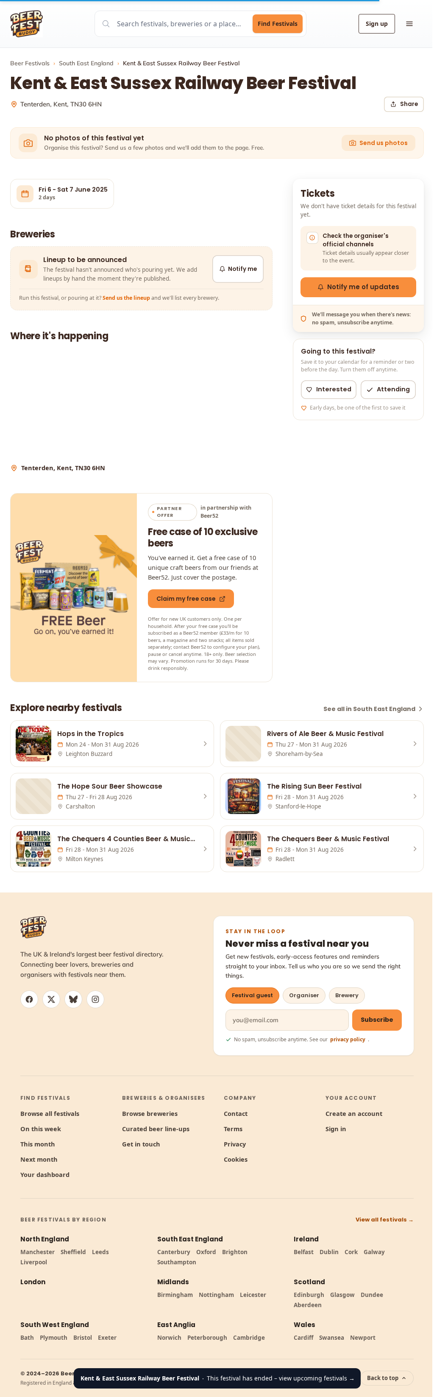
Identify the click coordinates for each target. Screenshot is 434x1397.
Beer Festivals (30, 63)
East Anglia (176, 1324)
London (32, 1281)
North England (44, 1239)
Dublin (329, 1252)
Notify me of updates (363, 286)
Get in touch (141, 1144)
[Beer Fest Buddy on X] (51, 999)
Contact (236, 1113)
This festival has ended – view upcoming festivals (218, 1378)
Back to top (382, 1378)
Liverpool (33, 1262)
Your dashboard (45, 1174)
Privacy (235, 1144)
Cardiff (303, 1337)
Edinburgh (309, 1295)
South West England (54, 1324)
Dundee (372, 1295)
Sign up (377, 24)
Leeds (100, 1252)
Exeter (107, 1337)
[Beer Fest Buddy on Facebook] (29, 999)
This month (37, 1144)
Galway (374, 1252)
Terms (233, 1128)
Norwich (169, 1337)
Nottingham (216, 1295)
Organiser (304, 995)
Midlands (173, 1281)
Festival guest (252, 995)
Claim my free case (186, 598)
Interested (333, 389)
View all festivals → (385, 1220)
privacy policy (347, 1039)
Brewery (347, 995)
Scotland (309, 1281)
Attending (393, 389)
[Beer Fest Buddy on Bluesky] (73, 999)
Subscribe (377, 1019)
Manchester (37, 1252)
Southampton (176, 1262)
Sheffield (73, 1252)
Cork (351, 1252)
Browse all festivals (49, 1113)
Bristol (82, 1337)
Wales (304, 1324)
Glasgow (342, 1295)
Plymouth (53, 1337)
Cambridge (249, 1337)
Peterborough (207, 1337)
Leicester (253, 1295)
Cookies (236, 1159)
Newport (363, 1337)
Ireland (306, 1239)
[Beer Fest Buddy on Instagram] (95, 999)
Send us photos (383, 143)
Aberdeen (308, 1305)
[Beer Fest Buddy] (33, 927)
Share (409, 104)
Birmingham (175, 1295)
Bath (27, 1337)
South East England (86, 63)
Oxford (206, 1252)
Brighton (235, 1252)
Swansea (331, 1337)
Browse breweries (150, 1113)
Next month (39, 1159)
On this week (40, 1128)
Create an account (354, 1113)
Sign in (336, 1128)
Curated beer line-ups (155, 1128)
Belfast (304, 1252)
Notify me (242, 269)
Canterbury (173, 1252)
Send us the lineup (126, 297)
